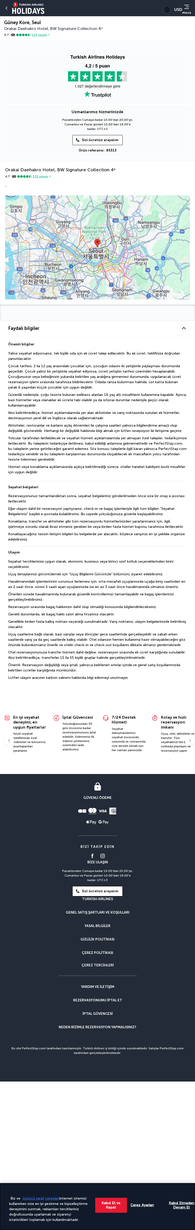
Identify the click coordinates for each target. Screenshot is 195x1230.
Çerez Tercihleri (98, 965)
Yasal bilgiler (97, 926)
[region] (97, 1206)
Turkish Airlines (97, 899)
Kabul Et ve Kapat (111, 1205)
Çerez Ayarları (142, 1205)
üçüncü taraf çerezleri (41, 1198)
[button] (97, 328)
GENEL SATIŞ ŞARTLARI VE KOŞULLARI (97, 912)
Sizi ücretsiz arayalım (100, 140)
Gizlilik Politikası (97, 939)
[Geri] (6, 8)
